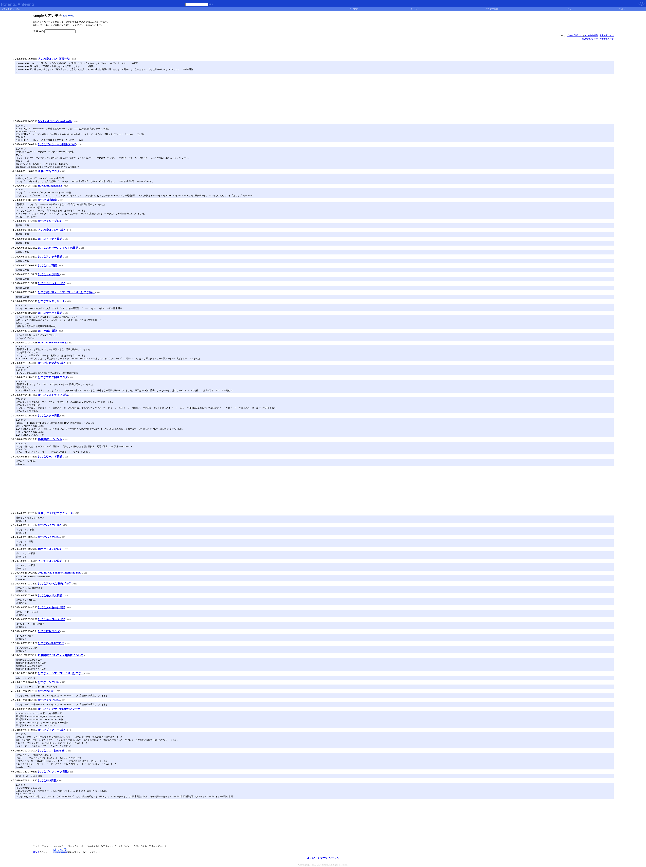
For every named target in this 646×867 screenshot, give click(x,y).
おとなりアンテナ (590, 39)
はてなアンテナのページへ (323, 857)
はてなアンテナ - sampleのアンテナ (59, 708)
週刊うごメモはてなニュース (55, 513)
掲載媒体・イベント (50, 439)
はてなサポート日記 (50, 312)
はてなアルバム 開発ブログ (54, 583)
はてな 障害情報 (48, 199)
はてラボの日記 (47, 330)
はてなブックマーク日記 (53, 771)
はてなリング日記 (49, 682)
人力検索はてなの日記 (51, 229)
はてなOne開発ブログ (51, 643)
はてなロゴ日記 (47, 265)
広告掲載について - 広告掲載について (60, 655)
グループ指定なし (575, 35)
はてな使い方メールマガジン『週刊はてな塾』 (66, 292)
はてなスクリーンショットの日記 (58, 247)
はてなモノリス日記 (50, 595)
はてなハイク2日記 (49, 525)
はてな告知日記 (591, 35)
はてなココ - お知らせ (51, 750)
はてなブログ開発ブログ (53, 377)
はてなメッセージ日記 (51, 607)
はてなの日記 (46, 691)
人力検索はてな (607, 35)
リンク (36, 852)
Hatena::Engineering (50, 185)
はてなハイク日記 (49, 537)
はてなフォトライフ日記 (53, 394)
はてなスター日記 (49, 415)
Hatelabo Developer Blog (52, 342)
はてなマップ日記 (49, 274)
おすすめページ (607, 39)
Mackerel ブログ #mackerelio (55, 121)
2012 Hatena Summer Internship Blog (59, 572)
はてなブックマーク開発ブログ (57, 144)
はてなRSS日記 (47, 780)
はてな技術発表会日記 (51, 362)
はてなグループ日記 (50, 220)
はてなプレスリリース (51, 301)
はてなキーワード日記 (51, 619)
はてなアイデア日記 (50, 238)
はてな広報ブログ (49, 631)
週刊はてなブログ (49, 171)
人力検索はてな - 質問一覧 (54, 58)
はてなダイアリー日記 (51, 729)
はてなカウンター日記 (51, 283)
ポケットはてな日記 (50, 548)
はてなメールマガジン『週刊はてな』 (61, 673)
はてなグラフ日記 (49, 699)
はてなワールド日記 (50, 456)
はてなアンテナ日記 (50, 256)
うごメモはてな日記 (50, 560)
